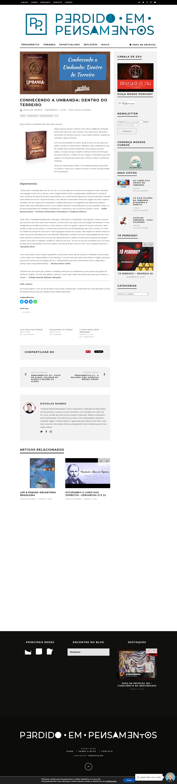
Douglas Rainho (33, 110)
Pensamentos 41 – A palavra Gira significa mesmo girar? (85, 377)
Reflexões (91, 44)
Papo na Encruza (144, 45)
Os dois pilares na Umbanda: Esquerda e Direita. (143, 201)
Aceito (129, 780)
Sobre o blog (87, 751)
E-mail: (120, 122)
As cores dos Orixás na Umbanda (141, 182)
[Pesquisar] (139, 2)
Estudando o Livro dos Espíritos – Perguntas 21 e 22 (86, 494)
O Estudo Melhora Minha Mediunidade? (89, 330)
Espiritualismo (69, 44)
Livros (34, 2)
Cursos (68, 2)
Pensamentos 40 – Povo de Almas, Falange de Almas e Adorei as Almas (46, 378)
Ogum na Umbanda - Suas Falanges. (143, 220)
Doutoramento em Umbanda (61, 329)
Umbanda (49, 44)
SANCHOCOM (95, 756)
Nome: (146, 122)
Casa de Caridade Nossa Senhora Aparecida (53, 292)
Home (70, 751)
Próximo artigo (91, 372)
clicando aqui (71, 289)
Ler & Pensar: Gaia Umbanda (31, 329)
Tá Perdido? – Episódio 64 (152, 273)
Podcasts (45, 2)
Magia (105, 44)
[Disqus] (65, 537)
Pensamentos (30, 44)
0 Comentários (32, 115)
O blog (24, 2)
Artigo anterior (39, 372)
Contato (57, 2)
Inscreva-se (126, 131)
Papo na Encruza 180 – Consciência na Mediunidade (125, 684)
